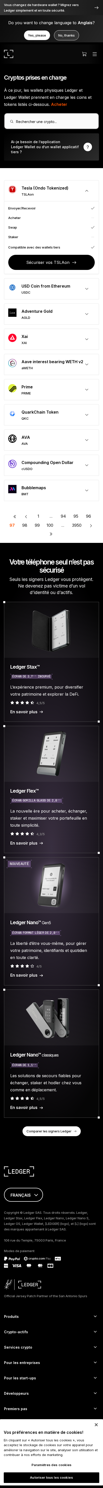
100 (49, 525)
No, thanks (66, 35)
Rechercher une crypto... (36, 121)
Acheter (59, 104)
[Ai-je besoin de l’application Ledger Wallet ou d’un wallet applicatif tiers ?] (51, 147)
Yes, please (37, 35)
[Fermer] (96, 1424)
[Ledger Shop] (84, 54)
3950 (77, 525)
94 (63, 516)
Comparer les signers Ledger (49, 1131)
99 (37, 525)
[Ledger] (8, 54)
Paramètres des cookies (52, 1465)
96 (88, 516)
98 (24, 525)
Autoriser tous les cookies (51, 1477)
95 (76, 516)
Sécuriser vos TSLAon (48, 262)
